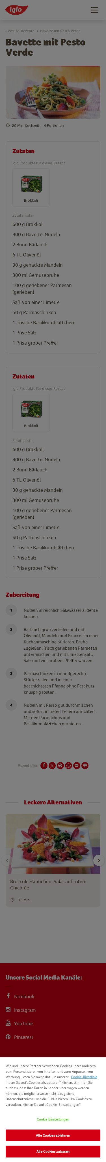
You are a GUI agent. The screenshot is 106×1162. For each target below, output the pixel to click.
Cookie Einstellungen (53, 1119)
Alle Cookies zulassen (53, 1151)
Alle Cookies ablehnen (53, 1135)
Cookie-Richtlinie (84, 1077)
